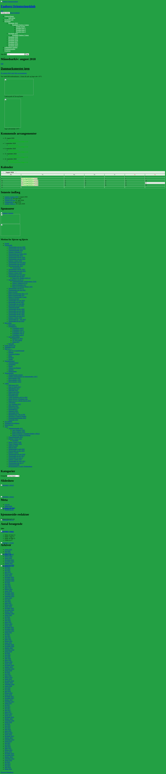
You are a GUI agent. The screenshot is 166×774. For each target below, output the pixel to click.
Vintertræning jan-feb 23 (15, 280)
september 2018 (9, 684)
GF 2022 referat (17, 340)
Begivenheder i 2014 (14, 382)
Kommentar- (10, 508)
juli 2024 (7, 582)
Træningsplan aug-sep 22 (16, 288)
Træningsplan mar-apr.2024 (16, 264)
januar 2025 (8, 575)
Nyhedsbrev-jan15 (18, 330)
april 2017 (8, 710)
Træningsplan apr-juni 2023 (16, 274)
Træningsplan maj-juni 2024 (17, 262)
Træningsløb (8, 245)
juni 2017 (7, 707)
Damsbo (11, 369)
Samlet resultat (20, 26)
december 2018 (9, 681)
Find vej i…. (8, 349)
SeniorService (9, 425)
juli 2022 (7, 617)
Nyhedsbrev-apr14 (18, 335)
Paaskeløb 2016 (13, 395)
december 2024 (9, 577)
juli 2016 (7, 724)
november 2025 (9, 561)
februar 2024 (8, 589)
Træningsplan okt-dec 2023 (16, 269)
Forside (7, 243)
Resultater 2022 (13, 23)
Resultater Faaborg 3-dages (20, 25)
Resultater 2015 (13, 45)
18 (29, 183)
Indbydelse (11, 18)
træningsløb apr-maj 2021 (16, 306)
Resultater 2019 (13, 39)
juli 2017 (7, 705)
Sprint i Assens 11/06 (14, 442)
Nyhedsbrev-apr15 (18, 328)
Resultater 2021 (13, 33)
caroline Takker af (10, 204)
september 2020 (9, 650)
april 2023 (8, 601)
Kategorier (4, 476)
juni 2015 (7, 743)
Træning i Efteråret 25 (15, 252)
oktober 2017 (9, 700)
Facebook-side (9, 20)
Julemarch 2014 (13, 411)
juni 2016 (7, 726)
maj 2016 (7, 727)
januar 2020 (8, 663)
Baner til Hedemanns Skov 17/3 (18, 293)
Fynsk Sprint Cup (10, 345)
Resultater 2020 (13, 37)
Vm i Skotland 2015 (14, 404)
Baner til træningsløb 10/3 (16, 295)
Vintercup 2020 (13, 446)
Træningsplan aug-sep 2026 (16, 247)
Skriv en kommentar (20, 73)
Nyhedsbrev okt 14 (18, 333)
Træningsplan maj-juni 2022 (17, 290)
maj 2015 (7, 745)
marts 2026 (8, 555)
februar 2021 (8, 641)
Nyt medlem (8, 421)
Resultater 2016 (13, 44)
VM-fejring (11, 402)
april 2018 (8, 691)
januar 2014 (8, 769)
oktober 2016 (9, 719)
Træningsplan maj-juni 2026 (17, 249)
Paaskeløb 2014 (13, 420)
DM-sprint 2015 (13, 406)
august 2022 (8, 615)
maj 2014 (7, 765)
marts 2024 (8, 587)
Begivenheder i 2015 (14, 380)
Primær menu (5, 13)
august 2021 (8, 632)
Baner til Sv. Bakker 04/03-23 (21, 278)
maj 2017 (7, 708)
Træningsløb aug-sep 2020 (16, 311)
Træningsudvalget (13, 299)
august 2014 (8, 760)
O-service (7, 51)
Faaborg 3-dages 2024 (15, 261)
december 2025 (9, 560)
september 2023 (9, 596)
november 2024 (9, 579)
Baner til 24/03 (12, 292)
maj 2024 (7, 584)
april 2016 (8, 729)
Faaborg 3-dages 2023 (15, 273)
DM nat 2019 (12, 447)
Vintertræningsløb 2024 (15, 266)
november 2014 (9, 755)
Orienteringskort (10, 361)
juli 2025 (7, 567)
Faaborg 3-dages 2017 (15, 459)
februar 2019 (8, 677)
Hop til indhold (15, 13)
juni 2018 (7, 688)
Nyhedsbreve (12, 326)
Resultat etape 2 (21, 30)
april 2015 (8, 746)
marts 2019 (8, 676)
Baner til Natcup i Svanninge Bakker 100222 (26, 433)
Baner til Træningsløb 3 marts (17, 297)
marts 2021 (8, 639)
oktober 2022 (9, 612)
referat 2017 (16, 342)
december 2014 (9, 753)
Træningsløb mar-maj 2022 (16, 300)
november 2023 (9, 594)
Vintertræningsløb (13, 307)
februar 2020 (8, 662)
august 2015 (8, 741)
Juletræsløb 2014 (13, 413)
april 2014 (8, 767)
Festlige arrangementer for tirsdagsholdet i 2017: (23, 376)
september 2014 (9, 759)
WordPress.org (9, 510)
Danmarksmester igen (15, 68)
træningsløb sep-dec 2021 (16, 302)
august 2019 (8, 670)
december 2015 (9, 736)
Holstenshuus (12, 371)
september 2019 (9, 669)
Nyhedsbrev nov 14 (18, 331)
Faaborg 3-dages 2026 (11, 197)
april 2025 (8, 572)
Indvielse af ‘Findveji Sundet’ (17, 416)
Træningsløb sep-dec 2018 (16, 451)
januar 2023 (8, 606)
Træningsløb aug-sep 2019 (16, 316)
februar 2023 (8, 605)
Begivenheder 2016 (14, 378)
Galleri (7, 383)
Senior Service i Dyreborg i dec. (18, 399)
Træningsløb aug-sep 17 (15, 458)
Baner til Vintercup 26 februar (21, 435)
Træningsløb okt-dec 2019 (16, 314)
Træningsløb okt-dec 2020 (16, 309)
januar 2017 (8, 715)
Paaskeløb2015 (13, 409)
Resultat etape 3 (21, 32)
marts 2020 (8, 660)
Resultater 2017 (13, 42)
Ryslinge (11, 357)
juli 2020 (7, 653)
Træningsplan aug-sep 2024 (16, 259)
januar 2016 (8, 734)
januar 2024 (8, 591)
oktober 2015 (9, 738)
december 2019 (9, 665)
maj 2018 (7, 689)
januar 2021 (8, 643)
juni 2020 (7, 655)
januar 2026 (8, 558)
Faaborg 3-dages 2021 (15, 439)
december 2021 (9, 627)
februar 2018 (8, 693)
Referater (11, 344)
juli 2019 (7, 672)
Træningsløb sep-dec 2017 (16, 456)
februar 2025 (8, 574)
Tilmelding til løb (10, 347)
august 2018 (8, 686)
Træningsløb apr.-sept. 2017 (16, 461)
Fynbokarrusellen (10, 49)
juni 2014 (7, 764)
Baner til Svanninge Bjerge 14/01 (22, 287)
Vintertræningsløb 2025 (15, 255)
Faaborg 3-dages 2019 (15, 318)
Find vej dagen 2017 (14, 387)
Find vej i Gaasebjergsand (16, 350)
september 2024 (9, 581)
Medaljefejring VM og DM (16, 414)
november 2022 (9, 610)
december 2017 (9, 696)
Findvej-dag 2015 (13, 408)
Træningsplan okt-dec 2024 (16, 257)
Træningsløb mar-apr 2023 (16, 276)
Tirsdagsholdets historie (15, 375)
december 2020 (9, 644)
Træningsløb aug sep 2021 (16, 304)
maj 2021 (7, 636)
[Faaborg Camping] (7, 213)
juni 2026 (7, 551)
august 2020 (8, 651)
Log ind (7, 504)
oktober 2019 (9, 667)
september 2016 (9, 720)
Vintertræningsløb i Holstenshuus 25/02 (24, 281)
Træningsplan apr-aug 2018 (16, 454)
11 (29, 181)
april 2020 (8, 658)
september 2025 (9, 565)
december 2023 (9, 593)
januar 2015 (8, 752)
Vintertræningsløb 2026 (15, 250)
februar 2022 (8, 624)
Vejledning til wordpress (12, 423)
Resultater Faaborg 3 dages (20, 35)
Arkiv (6, 427)
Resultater (8, 21)
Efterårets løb (9, 198)
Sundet (10, 359)
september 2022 (9, 613)
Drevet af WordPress (7, 772)
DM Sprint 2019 (13, 385)
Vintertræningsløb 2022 (15, 428)
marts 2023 (8, 603)
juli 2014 (7, 762)
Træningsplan (16, 268)
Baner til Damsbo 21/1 (19, 285)
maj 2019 (7, 674)
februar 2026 (8, 556)
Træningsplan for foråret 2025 (17, 254)
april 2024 (8, 586)
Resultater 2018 (13, 40)
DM (2, 64)
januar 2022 (8, 625)
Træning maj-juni (10, 200)
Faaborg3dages (9, 16)
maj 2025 (7, 570)
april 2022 (8, 620)
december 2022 (9, 608)
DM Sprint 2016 (13, 394)
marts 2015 (8, 748)
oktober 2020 (9, 648)
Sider (2, 532)
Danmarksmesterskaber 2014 (17, 418)
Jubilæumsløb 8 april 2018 (16, 449)
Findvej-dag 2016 (13, 392)
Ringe (10, 356)
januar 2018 (8, 695)
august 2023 (8, 598)
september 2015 (9, 739)
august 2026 (8, 549)
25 (29, 185)
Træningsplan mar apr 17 (16, 463)
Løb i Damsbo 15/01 (18, 430)
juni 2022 (7, 619)
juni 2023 (7, 600)
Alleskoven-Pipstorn (14, 368)
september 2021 (9, 631)
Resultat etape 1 (21, 28)
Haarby (10, 366)
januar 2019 (8, 679)
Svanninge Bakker (14, 354)
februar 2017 (8, 714)
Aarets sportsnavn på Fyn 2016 (17, 397)
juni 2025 (7, 568)
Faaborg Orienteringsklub (18, 6)
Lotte (12, 73)
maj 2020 (7, 657)
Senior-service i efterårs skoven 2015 (19, 401)
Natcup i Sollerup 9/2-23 (19, 283)
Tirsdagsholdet (9, 373)
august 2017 (8, 703)
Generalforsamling (14, 337)
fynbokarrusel (9, 202)
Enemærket (11, 364)
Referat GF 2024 (17, 338)
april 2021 (8, 638)
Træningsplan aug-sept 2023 (17, 271)
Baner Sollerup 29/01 (18, 432)
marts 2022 (8, 622)
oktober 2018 (9, 682)
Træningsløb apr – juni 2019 (17, 319)
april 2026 (8, 553)
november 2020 (9, 646)
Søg (2, 11)
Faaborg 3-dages (13, 452)
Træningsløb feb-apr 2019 (16, 321)
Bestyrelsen (8, 323)
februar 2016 (8, 733)
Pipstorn (10, 352)
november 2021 (9, 629)
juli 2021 (7, 634)
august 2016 (8, 722)
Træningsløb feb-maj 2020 (16, 312)
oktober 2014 (9, 757)
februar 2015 (8, 750)
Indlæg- (8, 506)
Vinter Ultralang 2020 (15, 444)
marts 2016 (8, 731)
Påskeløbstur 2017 (14, 388)
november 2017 (9, 698)
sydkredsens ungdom (11, 47)
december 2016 (9, 717)
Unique (11, 532)
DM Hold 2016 (13, 390)
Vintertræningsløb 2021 (15, 437)
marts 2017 (8, 712)
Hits (6, 532)
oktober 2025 (9, 563)
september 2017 (9, 701)
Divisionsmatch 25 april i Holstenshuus (20, 466)
